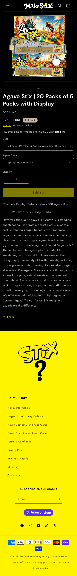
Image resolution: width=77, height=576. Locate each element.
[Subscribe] (59, 499)
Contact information (22, 562)
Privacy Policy (15, 450)
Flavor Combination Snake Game (27, 425)
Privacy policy (42, 562)
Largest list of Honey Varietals (25, 416)
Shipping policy (40, 567)
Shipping (7, 125)
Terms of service (61, 562)
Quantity (7, 172)
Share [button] (10, 317)
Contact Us (14, 475)
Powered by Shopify (40, 556)
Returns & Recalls (17, 458)
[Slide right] (47, 88)
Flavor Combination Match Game (27, 433)
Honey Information (18, 408)
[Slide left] (30, 88)
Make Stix (24, 556)
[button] (7, 5)
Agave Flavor (10, 155)
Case (5, 138)
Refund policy (60, 556)
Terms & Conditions (19, 441)
